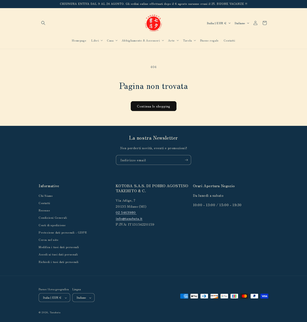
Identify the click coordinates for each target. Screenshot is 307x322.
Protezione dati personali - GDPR (63, 232)
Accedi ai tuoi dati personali (58, 254)
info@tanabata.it (129, 218)
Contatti (44, 203)
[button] (43, 23)
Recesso (44, 210)
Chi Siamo (46, 195)
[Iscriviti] (186, 160)
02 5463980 (126, 212)
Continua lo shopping (153, 106)
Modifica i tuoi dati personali (59, 247)
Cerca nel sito (48, 239)
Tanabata (55, 312)
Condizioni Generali (53, 217)
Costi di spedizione (52, 225)
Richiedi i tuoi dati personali (59, 261)
